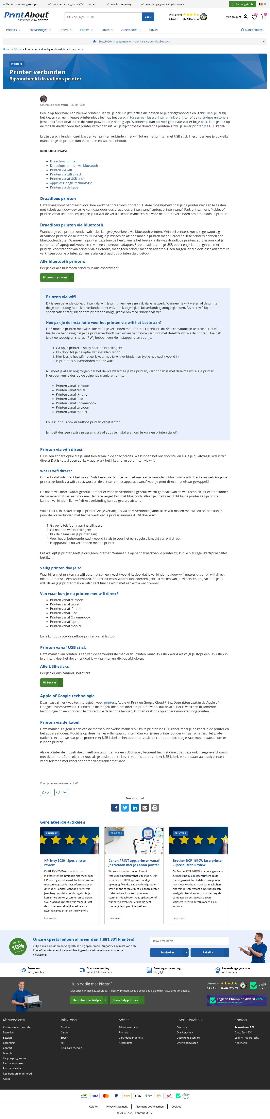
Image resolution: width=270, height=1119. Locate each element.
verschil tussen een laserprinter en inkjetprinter (153, 117)
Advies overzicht (128, 1027)
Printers (123, 1032)
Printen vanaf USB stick (67, 178)
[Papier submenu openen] (92, 30)
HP (62, 1043)
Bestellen (8, 1032)
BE (265, 4)
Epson (64, 1037)
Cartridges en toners (131, 1037)
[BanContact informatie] (84, 1096)
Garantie (8, 1053)
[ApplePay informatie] (137, 1096)
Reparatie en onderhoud (17, 1073)
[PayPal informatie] (116, 1096)
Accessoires (125, 1043)
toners (223, 117)
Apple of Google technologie (71, 183)
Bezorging (9, 1043)
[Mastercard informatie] (105, 1096)
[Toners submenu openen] (72, 30)
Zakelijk (208, 952)
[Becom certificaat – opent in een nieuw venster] (253, 985)
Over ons (182, 1027)
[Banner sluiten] (263, 41)
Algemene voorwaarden (150, 1106)
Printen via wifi (61, 170)
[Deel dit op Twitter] (125, 808)
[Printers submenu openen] (20, 30)
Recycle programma (14, 1058)
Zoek (148, 17)
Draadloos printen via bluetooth (74, 165)
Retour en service (13, 1068)
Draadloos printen (63, 161)
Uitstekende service (188, 1037)
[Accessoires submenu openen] (140, 30)
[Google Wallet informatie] (148, 1096)
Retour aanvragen (13, 1063)
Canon (65, 1032)
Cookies (176, 1106)
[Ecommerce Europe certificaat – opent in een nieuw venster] (263, 985)
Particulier (167, 952)
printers (110, 702)
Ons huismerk (185, 1032)
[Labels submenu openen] (113, 30)
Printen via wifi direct (65, 174)
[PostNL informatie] (159, 1096)
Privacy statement (117, 1106)
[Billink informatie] (127, 1096)
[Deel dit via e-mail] (145, 808)
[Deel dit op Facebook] (115, 808)
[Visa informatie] (95, 1096)
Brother (65, 1027)
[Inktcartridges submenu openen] (50, 30)
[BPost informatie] (169, 1096)
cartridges (205, 117)
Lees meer (50, 918)
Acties (6, 1078)
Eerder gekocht (245, 4)
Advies (18, 49)
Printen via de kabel (64, 187)
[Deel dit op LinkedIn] (135, 808)
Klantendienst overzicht (17, 1027)
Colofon (93, 1106)
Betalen (7, 1037)
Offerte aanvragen (187, 1043)
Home (6, 49)
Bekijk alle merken (71, 1048)
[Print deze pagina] (155, 808)
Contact (7, 1048)
